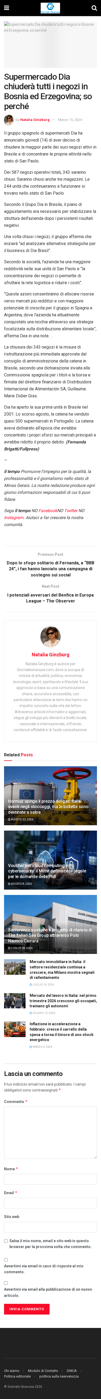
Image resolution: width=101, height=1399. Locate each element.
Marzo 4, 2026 (42, 1046)
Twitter (70, 510)
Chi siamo (11, 1371)
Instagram (13, 517)
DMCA (72, 1371)
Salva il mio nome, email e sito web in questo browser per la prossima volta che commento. (50, 1244)
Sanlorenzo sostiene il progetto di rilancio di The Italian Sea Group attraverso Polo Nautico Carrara (50, 935)
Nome (11, 1168)
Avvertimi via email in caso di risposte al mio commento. (43, 1269)
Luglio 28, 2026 (22, 948)
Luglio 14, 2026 (43, 984)
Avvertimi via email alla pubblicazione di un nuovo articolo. (48, 1292)
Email (11, 1192)
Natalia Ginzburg (35, 120)
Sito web (11, 1217)
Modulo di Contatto (43, 1371)
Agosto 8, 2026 (21, 883)
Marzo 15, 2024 (70, 120)
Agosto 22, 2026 (22, 819)
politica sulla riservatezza (59, 1376)
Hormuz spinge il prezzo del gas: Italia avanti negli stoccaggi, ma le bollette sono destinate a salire (48, 807)
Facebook (48, 510)
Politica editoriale (17, 1376)
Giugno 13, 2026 (43, 1013)
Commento (16, 1101)
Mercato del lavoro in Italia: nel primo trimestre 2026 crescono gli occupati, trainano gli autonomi (63, 1000)
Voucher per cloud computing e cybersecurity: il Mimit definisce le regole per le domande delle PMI (47, 871)
